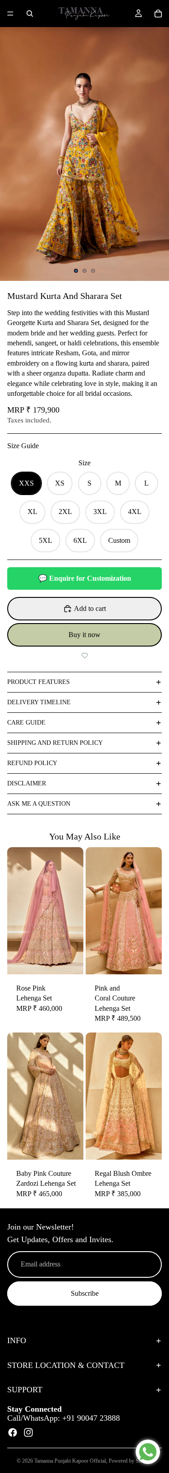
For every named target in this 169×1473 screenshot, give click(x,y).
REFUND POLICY (32, 763)
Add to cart (90, 608)
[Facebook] (12, 1432)
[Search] (30, 13)
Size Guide (23, 446)
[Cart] (158, 13)
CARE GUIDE (26, 722)
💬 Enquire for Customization (84, 578)
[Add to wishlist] (84, 656)
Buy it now (84, 634)
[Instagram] (28, 1432)
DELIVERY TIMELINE (39, 702)
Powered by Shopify (131, 1461)
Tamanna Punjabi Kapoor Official (70, 1461)
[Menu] (10, 13)
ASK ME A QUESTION (38, 803)
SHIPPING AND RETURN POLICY (55, 742)
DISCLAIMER (26, 783)
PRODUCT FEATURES (38, 682)
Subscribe (85, 1293)
